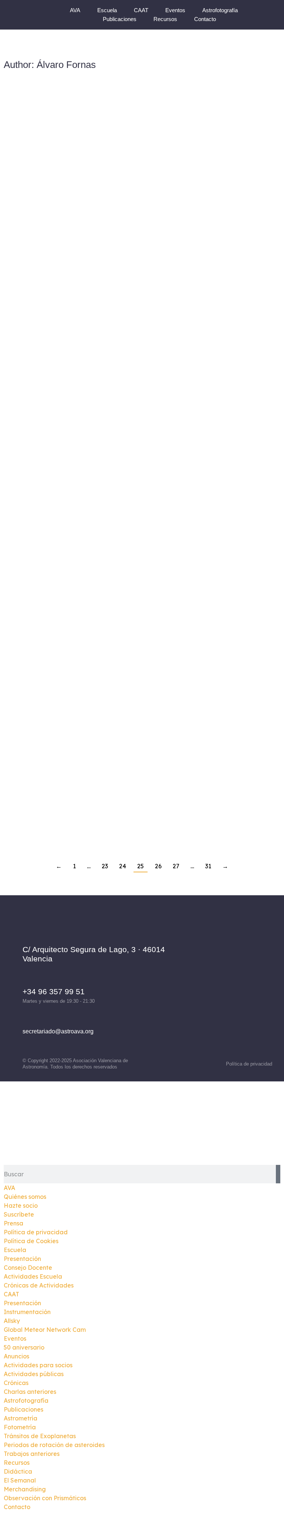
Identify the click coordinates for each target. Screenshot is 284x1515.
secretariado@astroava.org (58, 1031)
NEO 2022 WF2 (49, 657)
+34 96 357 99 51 (54, 991)
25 (140, 866)
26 (158, 866)
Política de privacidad (249, 1064)
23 (105, 866)
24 (122, 866)
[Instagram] (227, 973)
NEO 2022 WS (187, 506)
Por (70, 216)
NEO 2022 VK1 (48, 808)
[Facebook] (206, 973)
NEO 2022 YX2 (189, 204)
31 (208, 866)
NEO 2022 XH (187, 355)
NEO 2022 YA (45, 355)
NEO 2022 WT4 (49, 506)
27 (176, 866)
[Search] (278, 1174)
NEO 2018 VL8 (189, 657)
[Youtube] (227, 991)
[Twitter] (247, 973)
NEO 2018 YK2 (48, 204)
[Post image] (71, 141)
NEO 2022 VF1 (189, 808)
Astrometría (29, 216)
